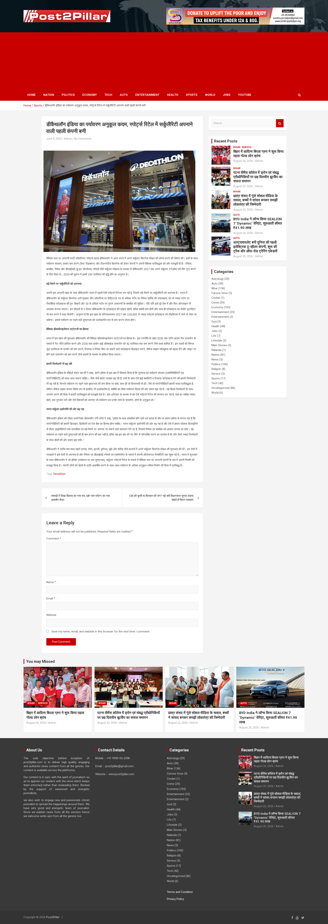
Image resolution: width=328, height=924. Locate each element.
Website (51, 615)
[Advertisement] (164, 60)
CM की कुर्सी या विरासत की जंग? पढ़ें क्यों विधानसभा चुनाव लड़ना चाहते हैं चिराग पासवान (161, 498)
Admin (68, 138)
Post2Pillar (52, 917)
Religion (216, 369)
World (210, 95)
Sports (191, 95)
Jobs (226, 95)
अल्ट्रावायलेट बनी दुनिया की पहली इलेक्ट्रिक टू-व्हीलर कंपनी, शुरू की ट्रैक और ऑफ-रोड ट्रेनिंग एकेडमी (255, 246)
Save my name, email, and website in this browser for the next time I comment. (100, 631)
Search (280, 123)
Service (247, 147)
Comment (53, 538)
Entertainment (147, 95)
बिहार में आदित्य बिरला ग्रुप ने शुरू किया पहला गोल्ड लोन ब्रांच (258, 153)
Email (50, 598)
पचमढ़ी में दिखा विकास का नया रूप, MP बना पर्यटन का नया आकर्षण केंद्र (80, 498)
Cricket (215, 298)
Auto (124, 95)
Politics (68, 95)
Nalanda (216, 350)
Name (51, 582)
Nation (48, 95)
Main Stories (219, 345)
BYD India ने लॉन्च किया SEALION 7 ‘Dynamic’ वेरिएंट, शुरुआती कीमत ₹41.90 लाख (257, 223)
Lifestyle (216, 340)
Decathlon (59, 473)
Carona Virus (219, 293)
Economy (89, 95)
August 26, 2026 (243, 160)
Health (172, 95)
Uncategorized (220, 388)
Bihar (236, 147)
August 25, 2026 (243, 186)
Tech (108, 95)
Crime (215, 302)
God (214, 321)
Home (31, 95)
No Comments (82, 138)
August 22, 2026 (243, 209)
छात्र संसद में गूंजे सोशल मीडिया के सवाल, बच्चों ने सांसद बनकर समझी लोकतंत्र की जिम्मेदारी (255, 200)
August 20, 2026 (243, 232)
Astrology (217, 279)
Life (213, 335)
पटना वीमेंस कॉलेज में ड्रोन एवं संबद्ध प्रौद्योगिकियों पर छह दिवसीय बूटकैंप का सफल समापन (257, 176)
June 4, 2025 (54, 138)
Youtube (244, 95)
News (214, 359)
